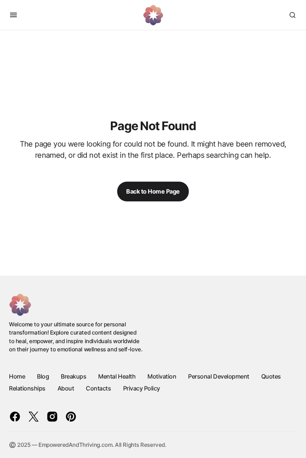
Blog (43, 376)
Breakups (73, 376)
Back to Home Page (153, 191)
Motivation (161, 376)
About (65, 388)
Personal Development (218, 376)
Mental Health (116, 376)
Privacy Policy (141, 388)
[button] (13, 14)
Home (17, 376)
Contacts (98, 388)
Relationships (27, 388)
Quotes (271, 376)
